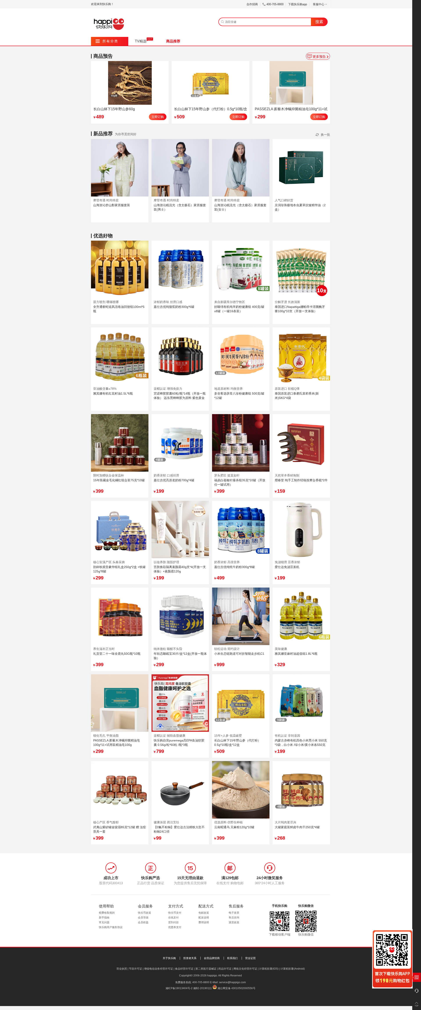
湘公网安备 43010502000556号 (236, 988)
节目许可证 (135, 968)
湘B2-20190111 (202, 988)
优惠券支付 (174, 927)
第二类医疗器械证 (205, 968)
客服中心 (318, 4)
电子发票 (234, 912)
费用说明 (203, 922)
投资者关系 (189, 958)
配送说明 (203, 917)
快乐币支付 (174, 912)
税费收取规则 (107, 912)
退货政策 (234, 922)
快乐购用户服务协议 (111, 927)
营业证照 (250, 958)
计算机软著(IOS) (268, 968)
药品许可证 (225, 968)
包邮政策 (203, 912)
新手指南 (104, 917)
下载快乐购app (297, 4)
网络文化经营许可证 (245, 968)
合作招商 (252, 4)
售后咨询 (234, 917)
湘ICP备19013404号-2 (179, 988)
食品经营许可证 (184, 968)
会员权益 (143, 922)
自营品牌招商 (212, 958)
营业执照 (121, 968)
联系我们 (232, 958)
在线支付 (173, 917)
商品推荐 (173, 41)
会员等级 (143, 917)
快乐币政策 (144, 912)
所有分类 (107, 41)
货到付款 (173, 922)
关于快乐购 (169, 958)
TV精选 (140, 41)
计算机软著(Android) (292, 968)
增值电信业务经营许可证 (158, 968)
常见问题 (104, 922)
